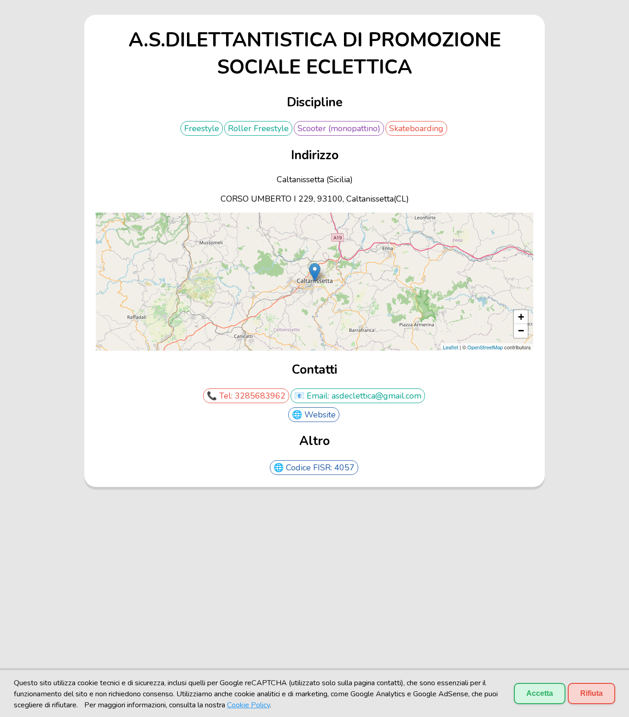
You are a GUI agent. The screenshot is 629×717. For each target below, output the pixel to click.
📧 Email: (313, 395)
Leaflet (450, 347)
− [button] (521, 330)
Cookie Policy (248, 705)
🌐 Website (314, 414)
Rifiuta (591, 693)
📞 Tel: (221, 395)
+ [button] (521, 317)
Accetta (539, 693)
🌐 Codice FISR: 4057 (314, 467)
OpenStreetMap (485, 347)
